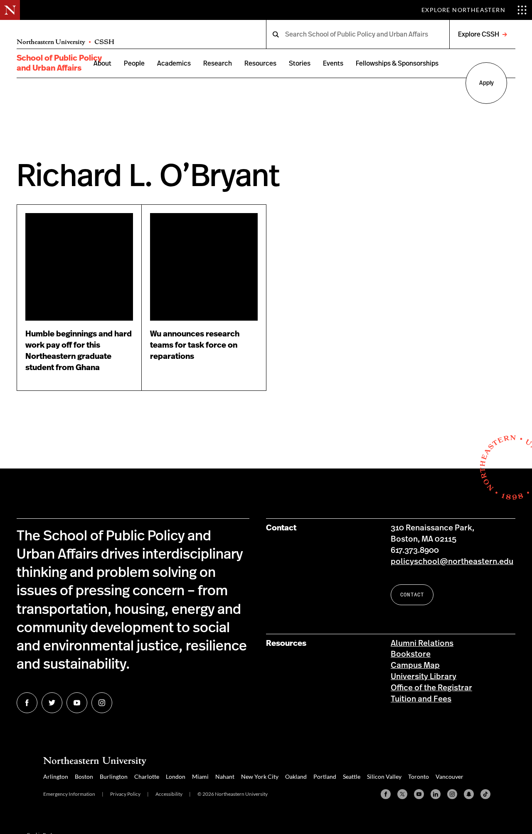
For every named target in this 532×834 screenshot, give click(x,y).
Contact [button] (412, 594)
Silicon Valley (384, 776)
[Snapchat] (469, 794)
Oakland (296, 776)
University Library (423, 677)
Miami (200, 776)
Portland (324, 776)
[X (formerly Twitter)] (402, 794)
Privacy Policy (125, 794)
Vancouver (449, 776)
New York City (259, 776)
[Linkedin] (436, 794)
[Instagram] (452, 794)
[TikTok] (485, 794)
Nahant (224, 776)
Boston (84, 776)
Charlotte (146, 776)
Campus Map (415, 666)
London (175, 776)
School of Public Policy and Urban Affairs (59, 63)
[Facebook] (386, 794)
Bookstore (411, 654)
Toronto (418, 776)
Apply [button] (486, 83)
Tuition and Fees (421, 699)
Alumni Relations (422, 644)
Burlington (114, 776)
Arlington (55, 776)
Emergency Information (69, 794)
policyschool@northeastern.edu (452, 562)
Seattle (351, 776)
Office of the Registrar (431, 688)
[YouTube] (419, 794)
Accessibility (168, 794)
